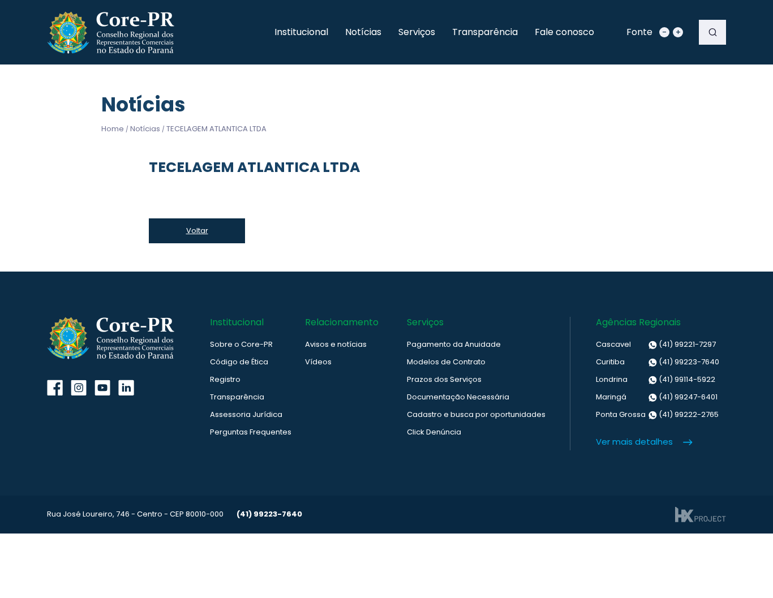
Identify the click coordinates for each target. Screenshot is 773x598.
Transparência (485, 31)
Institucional (301, 31)
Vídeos (318, 361)
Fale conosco (564, 31)
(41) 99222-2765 (657, 414)
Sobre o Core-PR (241, 344)
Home (112, 128)
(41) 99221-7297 (656, 344)
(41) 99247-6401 (657, 397)
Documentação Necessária (458, 397)
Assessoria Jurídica (246, 414)
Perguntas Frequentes (250, 432)
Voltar (197, 230)
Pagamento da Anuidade (454, 344)
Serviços (416, 31)
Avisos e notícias (336, 344)
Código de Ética (239, 361)
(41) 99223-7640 (657, 361)
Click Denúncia (434, 432)
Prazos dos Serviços (444, 379)
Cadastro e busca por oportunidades (476, 414)
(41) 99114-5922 (655, 379)
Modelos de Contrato (446, 361)
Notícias (363, 31)
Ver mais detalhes (634, 442)
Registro (225, 379)
